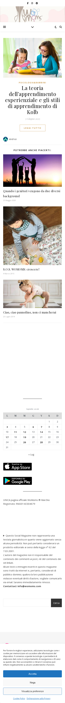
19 (24, 437)
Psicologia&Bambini (32, 82)
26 (24, 442)
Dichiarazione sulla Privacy (38, 698)
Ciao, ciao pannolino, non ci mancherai (29, 312)
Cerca (56, 602)
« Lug (31, 454)
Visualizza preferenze (32, 691)
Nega (32, 682)
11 (15, 432)
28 (41, 442)
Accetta (32, 673)
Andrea (13, 139)
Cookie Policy (19, 698)
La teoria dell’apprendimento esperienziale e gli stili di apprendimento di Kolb (32, 99)
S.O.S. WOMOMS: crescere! (21, 269)
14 (41, 432)
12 (24, 432)
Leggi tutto (32, 128)
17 (7, 437)
